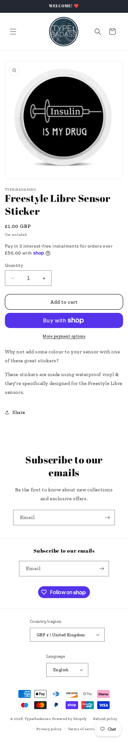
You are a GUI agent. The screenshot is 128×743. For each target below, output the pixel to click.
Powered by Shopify (69, 719)
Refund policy (105, 719)
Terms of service (82, 729)
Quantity (14, 265)
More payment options (64, 336)
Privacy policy (49, 729)
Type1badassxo (38, 719)
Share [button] (18, 412)
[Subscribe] (107, 517)
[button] (13, 31)
